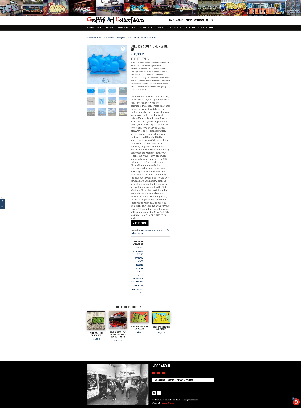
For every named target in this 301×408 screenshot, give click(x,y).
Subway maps (122, 28)
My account (160, 380)
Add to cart (139, 223)
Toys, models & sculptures (170, 28)
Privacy (180, 380)
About (179, 20)
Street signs (147, 28)
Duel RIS (144, 230)
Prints (134, 28)
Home (171, 20)
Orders (171, 380)
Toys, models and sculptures (115, 38)
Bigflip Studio (168, 403)
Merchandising (206, 28)
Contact (199, 20)
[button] (123, 48)
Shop (189, 20)
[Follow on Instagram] (154, 393)
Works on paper (105, 28)
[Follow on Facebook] (159, 393)
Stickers (190, 28)
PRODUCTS (97, 38)
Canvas (90, 28)
